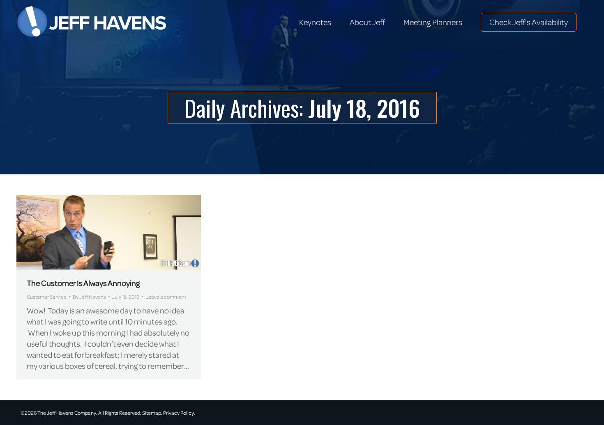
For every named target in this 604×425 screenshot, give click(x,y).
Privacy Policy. (179, 412)
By (89, 296)
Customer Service (47, 296)
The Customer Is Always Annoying (83, 282)
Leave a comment (165, 296)
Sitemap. (152, 412)
